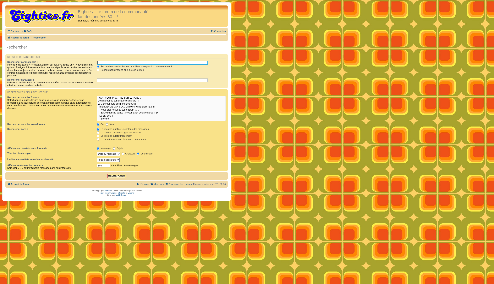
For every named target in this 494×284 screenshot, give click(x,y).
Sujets (119, 148)
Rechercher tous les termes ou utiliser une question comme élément (136, 66)
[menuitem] (27, 31)
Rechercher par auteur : (20, 79)
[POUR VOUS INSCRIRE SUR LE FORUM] (161, 98)
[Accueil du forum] (42, 15)
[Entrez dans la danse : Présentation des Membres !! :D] (161, 112)
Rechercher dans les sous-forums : (26, 124)
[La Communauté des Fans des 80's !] (161, 104)
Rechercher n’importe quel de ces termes (122, 70)
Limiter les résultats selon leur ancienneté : (31, 159)
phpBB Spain (120, 195)
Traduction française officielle (112, 193)
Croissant (130, 153)
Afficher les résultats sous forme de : (27, 148)
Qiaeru (131, 193)
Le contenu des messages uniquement (120, 132)
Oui (102, 124)
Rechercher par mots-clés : (22, 62)
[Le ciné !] (161, 118)
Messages (105, 148)
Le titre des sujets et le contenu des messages (124, 129)
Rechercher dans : (17, 129)
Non (111, 124)
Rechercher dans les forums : (23, 97)
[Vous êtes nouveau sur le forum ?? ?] (161, 110)
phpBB (108, 191)
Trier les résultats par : (19, 153)
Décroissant (146, 153)
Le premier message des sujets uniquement (123, 139)
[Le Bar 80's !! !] (161, 116)
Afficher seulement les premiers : (25, 165)
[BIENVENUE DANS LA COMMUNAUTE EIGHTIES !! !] (161, 106)
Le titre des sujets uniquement (116, 136)
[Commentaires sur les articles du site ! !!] (161, 100)
